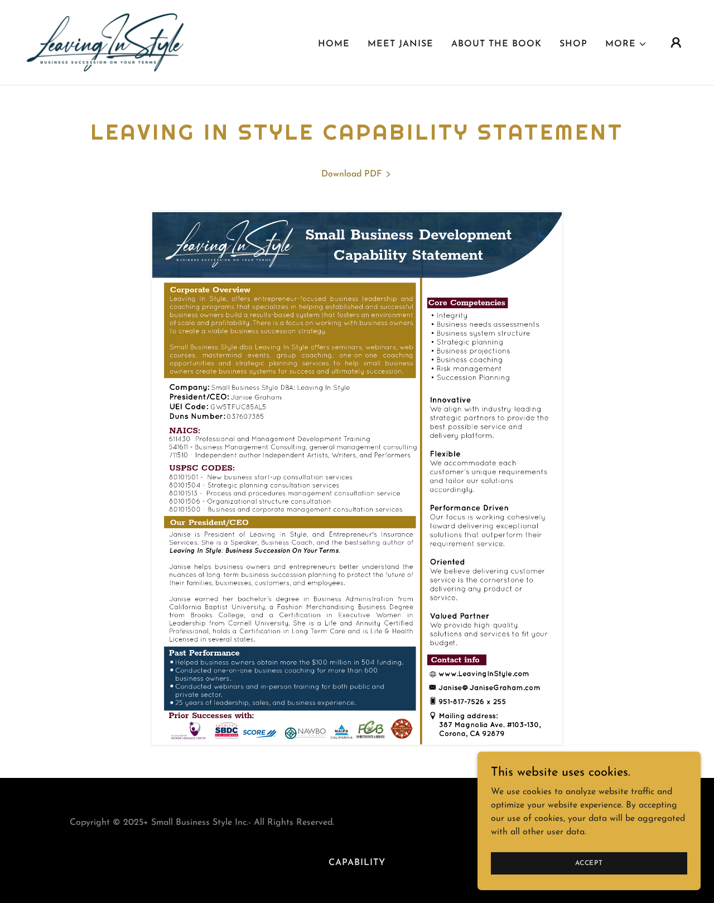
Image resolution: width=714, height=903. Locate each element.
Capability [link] (357, 862)
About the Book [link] (496, 44)
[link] (105, 41)
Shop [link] (573, 44)
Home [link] (334, 44)
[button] (626, 44)
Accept (589, 862)
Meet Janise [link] (400, 44)
